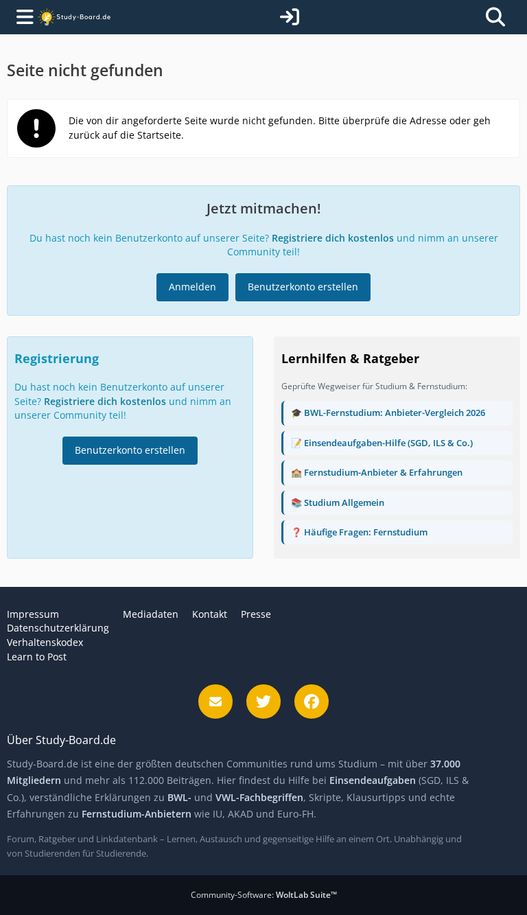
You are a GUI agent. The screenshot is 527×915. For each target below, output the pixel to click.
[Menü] (21, 17)
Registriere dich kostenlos (333, 237)
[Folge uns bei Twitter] (263, 701)
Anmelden (192, 286)
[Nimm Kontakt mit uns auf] (215, 701)
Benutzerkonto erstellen (303, 286)
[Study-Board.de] (74, 17)
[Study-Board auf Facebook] (311, 701)
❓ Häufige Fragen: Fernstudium (359, 532)
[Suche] (495, 17)
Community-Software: (264, 895)
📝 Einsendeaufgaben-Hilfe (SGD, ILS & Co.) (382, 443)
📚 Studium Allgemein (337, 502)
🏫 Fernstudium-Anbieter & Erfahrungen (376, 472)
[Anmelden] (289, 17)
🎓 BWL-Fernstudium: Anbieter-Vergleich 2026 (388, 412)
